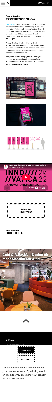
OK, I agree (26, 359)
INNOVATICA (11, 24)
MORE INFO (26, 350)
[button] (4, 278)
